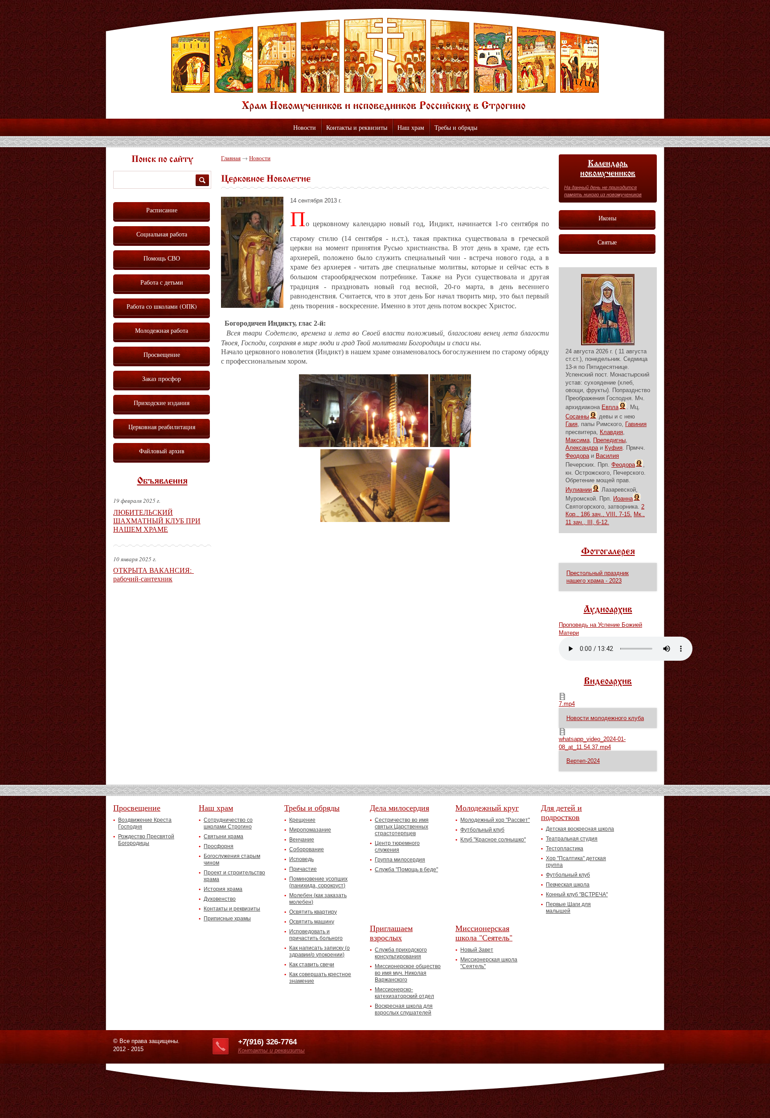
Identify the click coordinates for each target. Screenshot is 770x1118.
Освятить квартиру (313, 912)
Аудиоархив (608, 609)
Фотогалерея (608, 551)
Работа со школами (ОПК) (162, 306)
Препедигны (609, 440)
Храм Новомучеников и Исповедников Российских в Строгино (385, 65)
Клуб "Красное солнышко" (493, 839)
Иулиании (578, 489)
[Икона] (608, 343)
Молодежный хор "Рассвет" (495, 820)
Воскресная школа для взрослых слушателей (404, 1009)
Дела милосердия (399, 807)
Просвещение (161, 354)
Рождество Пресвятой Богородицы (146, 839)
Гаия (571, 424)
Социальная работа (161, 234)
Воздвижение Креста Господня (145, 823)
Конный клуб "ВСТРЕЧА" (577, 894)
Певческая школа (568, 885)
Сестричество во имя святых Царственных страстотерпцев (402, 826)
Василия (607, 455)
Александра (581, 447)
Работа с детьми (161, 282)
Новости (304, 127)
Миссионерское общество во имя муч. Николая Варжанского (408, 973)
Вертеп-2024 (583, 761)
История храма (223, 889)
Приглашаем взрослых (391, 933)
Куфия (614, 447)
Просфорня (218, 846)
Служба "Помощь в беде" (406, 869)
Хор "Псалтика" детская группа (576, 861)
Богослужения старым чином (232, 859)
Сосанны (577, 416)
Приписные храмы (227, 918)
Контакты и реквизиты (356, 127)
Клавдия (611, 432)
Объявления (162, 481)
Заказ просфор (161, 378)
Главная (231, 158)
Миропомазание (310, 830)
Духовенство (220, 899)
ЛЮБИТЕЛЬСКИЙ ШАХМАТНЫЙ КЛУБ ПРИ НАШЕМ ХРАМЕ (157, 520)
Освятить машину (311, 922)
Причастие (303, 869)
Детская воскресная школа (580, 829)
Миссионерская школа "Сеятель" (483, 933)
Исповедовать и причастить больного (316, 934)
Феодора (577, 455)
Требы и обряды (455, 127)
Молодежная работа (161, 330)
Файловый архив (161, 451)
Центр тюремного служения (397, 846)
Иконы (607, 218)
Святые (607, 242)
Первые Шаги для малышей (568, 907)
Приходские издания (161, 402)
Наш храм (410, 127)
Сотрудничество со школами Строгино (228, 823)
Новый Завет (476, 950)
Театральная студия (572, 839)
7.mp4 (567, 703)
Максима (577, 440)
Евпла (610, 407)
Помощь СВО (161, 258)
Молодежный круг (487, 807)
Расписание (161, 210)
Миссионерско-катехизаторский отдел (404, 992)
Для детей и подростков (561, 812)
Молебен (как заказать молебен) (318, 898)
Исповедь (301, 859)
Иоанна (623, 498)
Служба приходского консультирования (401, 953)
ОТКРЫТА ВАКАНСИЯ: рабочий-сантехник (153, 574)
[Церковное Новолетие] (255, 312)
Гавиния (636, 424)
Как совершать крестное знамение (320, 977)
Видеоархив (608, 681)
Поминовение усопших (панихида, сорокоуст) (318, 882)
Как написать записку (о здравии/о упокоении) (319, 951)
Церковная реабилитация (161, 426)
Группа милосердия (400, 860)
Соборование (306, 849)
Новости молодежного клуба (605, 718)
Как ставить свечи (311, 964)
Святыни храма (223, 836)
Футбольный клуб (482, 830)
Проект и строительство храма (234, 876)
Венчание (301, 839)
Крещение (302, 820)
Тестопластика (564, 848)
